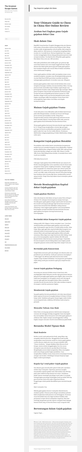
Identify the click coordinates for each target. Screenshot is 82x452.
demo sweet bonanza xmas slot (59, 429)
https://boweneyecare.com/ (11, 244)
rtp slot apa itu (56, 433)
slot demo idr (53, 435)
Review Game (8, 24)
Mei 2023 (7, 140)
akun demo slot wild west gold (58, 423)
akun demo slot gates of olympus (61, 422)
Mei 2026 (7, 55)
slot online (7, 230)
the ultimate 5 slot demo (50, 437)
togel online (7, 221)
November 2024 (8, 96)
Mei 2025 (7, 82)
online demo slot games (51, 432)
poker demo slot (37, 433)
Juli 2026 (7, 51)
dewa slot (7, 227)
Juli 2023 (7, 135)
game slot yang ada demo (62, 430)
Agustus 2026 (8, 48)
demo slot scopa (47, 429)
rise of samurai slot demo (47, 433)
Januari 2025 (8, 91)
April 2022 (7, 168)
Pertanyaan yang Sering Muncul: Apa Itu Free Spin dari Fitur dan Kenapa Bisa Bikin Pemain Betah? (12, 195)
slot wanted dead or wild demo (62, 436)
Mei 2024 (7, 111)
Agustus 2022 (8, 161)
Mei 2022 (7, 166)
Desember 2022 (8, 152)
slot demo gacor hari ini (44, 435)
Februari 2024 (8, 118)
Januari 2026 (8, 63)
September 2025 (8, 72)
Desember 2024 (8, 94)
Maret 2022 (7, 171)
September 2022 (8, 159)
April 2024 (7, 113)
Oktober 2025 (8, 70)
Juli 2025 (7, 77)
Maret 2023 (7, 144)
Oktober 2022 (8, 156)
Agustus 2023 (8, 132)
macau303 (7, 233)
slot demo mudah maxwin (62, 435)
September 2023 (8, 130)
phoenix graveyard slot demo (64, 432)
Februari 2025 (8, 89)
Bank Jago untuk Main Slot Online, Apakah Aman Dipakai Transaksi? (12, 184)
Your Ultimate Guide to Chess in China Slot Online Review (52, 24)
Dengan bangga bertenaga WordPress (42, 449)
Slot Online (7, 26)
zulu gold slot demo (60, 437)
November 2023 (8, 125)
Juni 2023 (7, 137)
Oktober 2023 (8, 128)
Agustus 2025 (8, 75)
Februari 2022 (8, 173)
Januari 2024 (8, 120)
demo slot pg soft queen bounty (48, 427)
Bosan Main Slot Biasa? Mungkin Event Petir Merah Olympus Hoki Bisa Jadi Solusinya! (11, 202)
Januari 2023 (8, 149)
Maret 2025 (7, 87)
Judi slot (6, 250)
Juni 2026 (7, 53)
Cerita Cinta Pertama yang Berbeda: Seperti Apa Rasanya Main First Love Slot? (11, 208)
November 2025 (8, 67)
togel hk (6, 224)
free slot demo (53, 430)
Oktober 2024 (8, 99)
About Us (7, 29)
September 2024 (8, 101)
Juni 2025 (7, 79)
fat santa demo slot (45, 430)
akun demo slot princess (45, 423)
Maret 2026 (7, 58)
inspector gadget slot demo (40, 432)
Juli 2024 (7, 106)
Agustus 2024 (8, 103)
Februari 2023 (8, 147)
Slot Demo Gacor (47, 422)
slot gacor (7, 239)
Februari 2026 (8, 60)
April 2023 (7, 142)
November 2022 (8, 154)
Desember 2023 (8, 123)
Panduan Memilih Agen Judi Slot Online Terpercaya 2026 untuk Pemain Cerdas (11, 189)
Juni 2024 (7, 108)
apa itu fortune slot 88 (41, 424)
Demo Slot (7, 21)
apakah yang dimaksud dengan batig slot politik (57, 424)
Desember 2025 (8, 65)
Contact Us (7, 31)
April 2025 (7, 84)
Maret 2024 (7, 115)
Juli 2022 (7, 164)
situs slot (7, 218)
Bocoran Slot (8, 19)
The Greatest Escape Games (11, 7)
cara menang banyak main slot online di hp (58, 426)
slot (5, 242)
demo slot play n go (60, 427)
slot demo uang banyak (50, 436)
